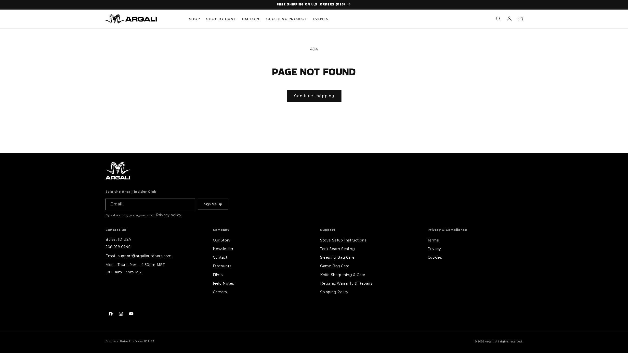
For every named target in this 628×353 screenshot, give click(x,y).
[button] (194, 19)
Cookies (435, 257)
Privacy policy (168, 215)
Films (218, 275)
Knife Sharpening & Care (342, 275)
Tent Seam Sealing (337, 249)
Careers (220, 292)
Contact (220, 257)
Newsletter (223, 249)
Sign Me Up (213, 204)
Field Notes (223, 283)
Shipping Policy (334, 292)
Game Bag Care (335, 266)
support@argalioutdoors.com (145, 256)
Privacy (434, 249)
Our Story (222, 240)
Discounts (222, 266)
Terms (433, 240)
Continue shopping (314, 95)
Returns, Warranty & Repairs (346, 283)
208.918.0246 (117, 247)
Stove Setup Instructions (343, 240)
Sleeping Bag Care (337, 257)
